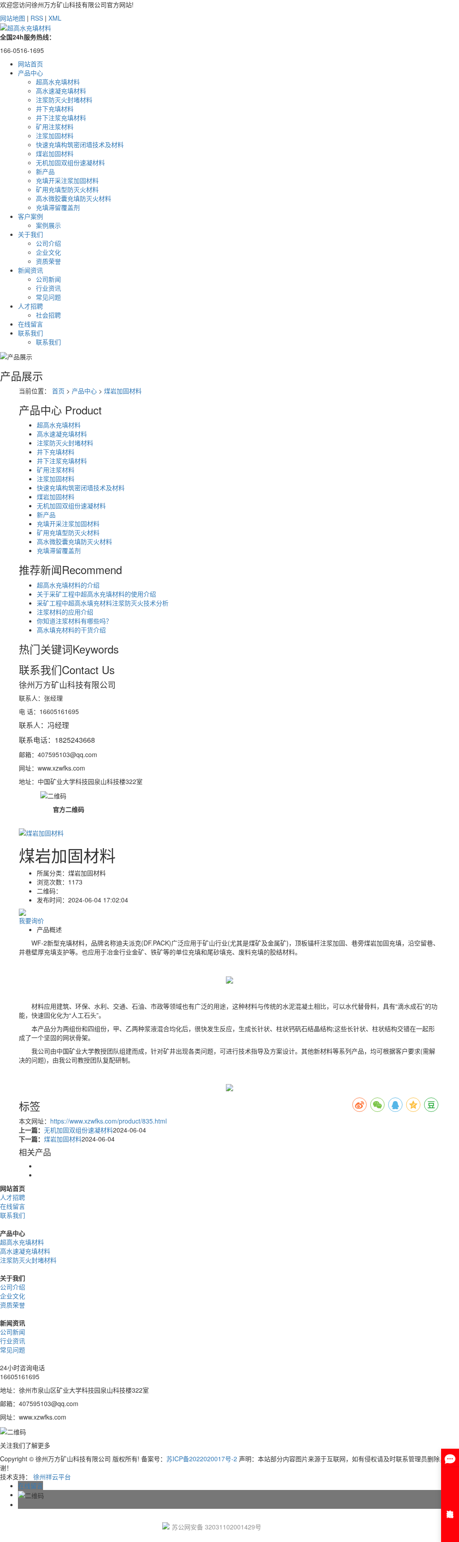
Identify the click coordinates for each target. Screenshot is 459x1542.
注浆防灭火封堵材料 (64, 99)
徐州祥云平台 (52, 1476)
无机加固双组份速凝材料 (70, 162)
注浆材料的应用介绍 (65, 611)
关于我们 (30, 234)
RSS (36, 17)
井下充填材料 (55, 108)
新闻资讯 (30, 270)
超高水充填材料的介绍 (68, 584)
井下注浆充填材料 (61, 117)
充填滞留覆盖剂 (58, 207)
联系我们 (30, 332)
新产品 (45, 171)
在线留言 (30, 323)
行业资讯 (48, 287)
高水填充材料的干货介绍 (71, 629)
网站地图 (12, 17)
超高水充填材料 (58, 81)
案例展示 (48, 225)
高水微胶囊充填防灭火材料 (73, 198)
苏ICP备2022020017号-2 (201, 1458)
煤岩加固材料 (55, 153)
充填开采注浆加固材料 (67, 180)
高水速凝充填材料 (61, 90)
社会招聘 (48, 314)
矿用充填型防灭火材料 (67, 189)
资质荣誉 (48, 261)
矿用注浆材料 (55, 126)
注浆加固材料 (55, 135)
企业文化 (48, 252)
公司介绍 (48, 243)
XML (54, 17)
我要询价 (31, 920)
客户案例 (30, 216)
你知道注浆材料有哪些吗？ (74, 620)
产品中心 (30, 72)
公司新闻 (48, 278)
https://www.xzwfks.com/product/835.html (108, 1120)
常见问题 (48, 296)
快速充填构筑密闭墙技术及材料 (80, 144)
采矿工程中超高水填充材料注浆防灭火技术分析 (103, 602)
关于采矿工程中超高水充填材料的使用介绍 (96, 593)
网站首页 (30, 63)
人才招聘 (30, 305)
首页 (58, 390)
